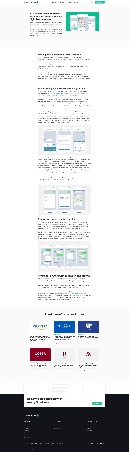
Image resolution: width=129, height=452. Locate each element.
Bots (49, 93)
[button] (55, 2)
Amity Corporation (32, 449)
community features (77, 293)
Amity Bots (41, 157)
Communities (56, 93)
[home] (31, 2)
